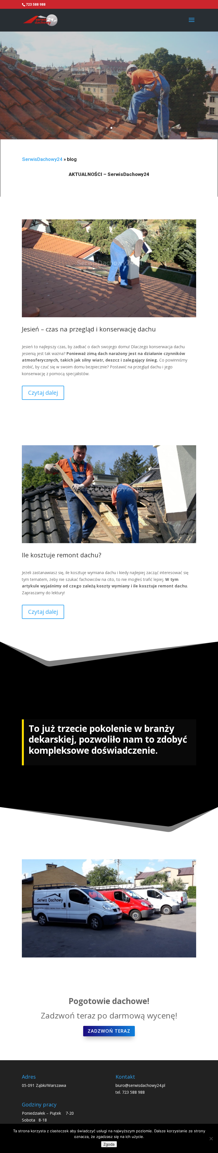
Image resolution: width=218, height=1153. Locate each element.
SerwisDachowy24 (42, 159)
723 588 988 (133, 1092)
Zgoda (109, 1144)
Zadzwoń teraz (109, 101)
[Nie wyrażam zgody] (211, 1138)
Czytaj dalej (43, 392)
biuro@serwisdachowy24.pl (140, 1085)
